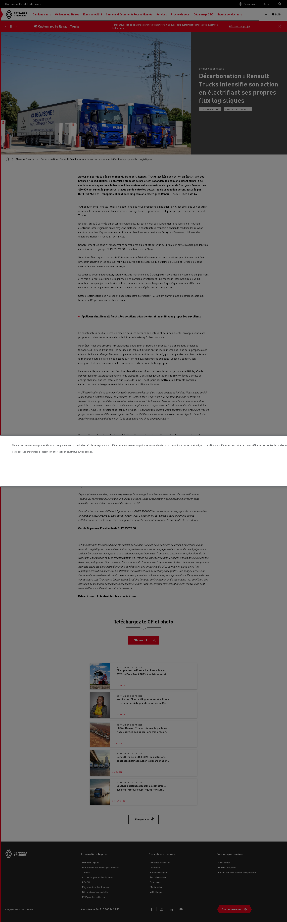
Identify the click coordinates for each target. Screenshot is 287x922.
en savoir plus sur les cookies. (78, 451)
